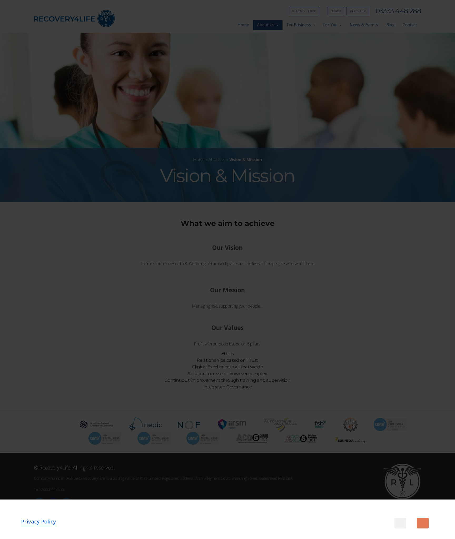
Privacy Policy (38, 521)
